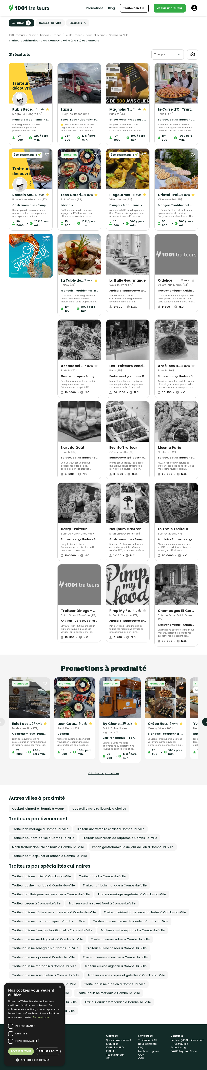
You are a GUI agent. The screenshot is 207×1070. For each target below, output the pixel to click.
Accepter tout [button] (21, 1051)
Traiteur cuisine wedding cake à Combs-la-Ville (47, 939)
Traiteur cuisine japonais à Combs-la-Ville (43, 957)
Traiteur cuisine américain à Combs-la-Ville (115, 957)
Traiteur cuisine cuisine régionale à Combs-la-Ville (130, 921)
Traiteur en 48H (134, 8)
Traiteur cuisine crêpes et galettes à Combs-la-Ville (126, 975)
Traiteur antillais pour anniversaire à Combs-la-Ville (51, 894)
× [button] (60, 987)
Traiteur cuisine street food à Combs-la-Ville (102, 903)
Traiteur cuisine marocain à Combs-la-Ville (44, 966)
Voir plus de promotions (103, 773)
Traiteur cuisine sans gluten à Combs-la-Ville (45, 975)
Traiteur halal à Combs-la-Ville (102, 876)
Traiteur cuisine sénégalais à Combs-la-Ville (45, 948)
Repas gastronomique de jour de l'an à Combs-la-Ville (132, 847)
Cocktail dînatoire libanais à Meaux (38, 809)
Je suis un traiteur (169, 8)
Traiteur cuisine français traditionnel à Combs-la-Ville (52, 930)
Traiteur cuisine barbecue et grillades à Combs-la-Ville (145, 912)
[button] (34, 1060)
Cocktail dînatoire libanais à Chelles (99, 809)
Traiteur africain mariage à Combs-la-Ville (115, 885)
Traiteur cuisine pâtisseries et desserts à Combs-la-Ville (54, 912)
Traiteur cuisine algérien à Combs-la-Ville (115, 966)
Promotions (94, 8)
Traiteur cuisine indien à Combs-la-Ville (120, 939)
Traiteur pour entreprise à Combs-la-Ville (43, 838)
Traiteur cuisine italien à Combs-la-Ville (41, 876)
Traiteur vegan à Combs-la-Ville (36, 903)
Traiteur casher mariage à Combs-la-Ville (43, 885)
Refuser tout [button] (48, 1051)
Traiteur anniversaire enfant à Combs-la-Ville (110, 829)
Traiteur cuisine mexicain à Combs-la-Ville (108, 993)
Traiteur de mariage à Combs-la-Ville (40, 829)
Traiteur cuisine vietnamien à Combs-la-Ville (118, 1002)
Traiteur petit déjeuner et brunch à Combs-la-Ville (49, 856)
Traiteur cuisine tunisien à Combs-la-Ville (114, 984)
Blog (111, 8)
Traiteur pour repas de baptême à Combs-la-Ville (119, 838)
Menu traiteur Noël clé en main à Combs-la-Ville (48, 847)
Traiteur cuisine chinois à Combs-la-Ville (116, 948)
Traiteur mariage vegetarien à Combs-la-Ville (132, 894)
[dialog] (34, 1024)
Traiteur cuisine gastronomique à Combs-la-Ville (48, 921)
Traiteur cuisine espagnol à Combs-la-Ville (132, 930)
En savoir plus (41, 1017)
